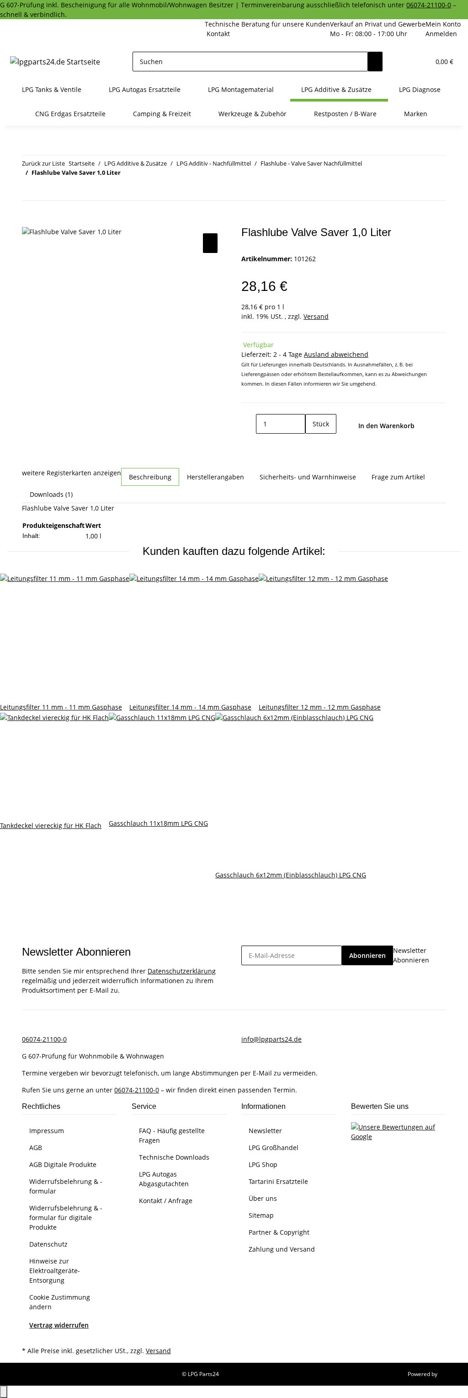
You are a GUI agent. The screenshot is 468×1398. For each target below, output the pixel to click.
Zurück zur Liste (43, 163)
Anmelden (441, 33)
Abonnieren (367, 955)
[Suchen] (375, 61)
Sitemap (261, 1215)
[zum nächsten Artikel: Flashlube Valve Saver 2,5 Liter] (45, 190)
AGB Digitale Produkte (62, 1164)
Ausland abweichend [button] (336, 354)
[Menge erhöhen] (312, 443)
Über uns (263, 1198)
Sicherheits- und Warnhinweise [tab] (308, 477)
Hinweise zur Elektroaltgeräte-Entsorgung (54, 1271)
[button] (404, 61)
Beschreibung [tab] (150, 477)
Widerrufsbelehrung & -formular (65, 1186)
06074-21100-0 (428, 4)
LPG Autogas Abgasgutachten (164, 1179)
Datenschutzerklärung (182, 971)
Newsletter (265, 1130)
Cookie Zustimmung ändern (59, 1302)
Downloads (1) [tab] (51, 494)
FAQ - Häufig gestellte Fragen (172, 1135)
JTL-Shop (450, 1374)
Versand (316, 316)
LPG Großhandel (273, 1147)
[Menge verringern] (248, 424)
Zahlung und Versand (282, 1249)
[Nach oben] (3, 1392)
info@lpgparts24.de (271, 1039)
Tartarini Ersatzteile (278, 1181)
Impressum (46, 1130)
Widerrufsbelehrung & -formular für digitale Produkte (65, 1217)
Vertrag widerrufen (59, 1325)
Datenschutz (48, 1244)
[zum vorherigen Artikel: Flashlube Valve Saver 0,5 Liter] (29, 190)
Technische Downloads (174, 1157)
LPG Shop (263, 1164)
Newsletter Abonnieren (411, 955)
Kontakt (218, 33)
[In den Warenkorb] (29, 221)
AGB (35, 1147)
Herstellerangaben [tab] (215, 477)
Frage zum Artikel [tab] (398, 477)
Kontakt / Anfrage (165, 1200)
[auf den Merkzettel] (210, 243)
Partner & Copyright (279, 1232)
